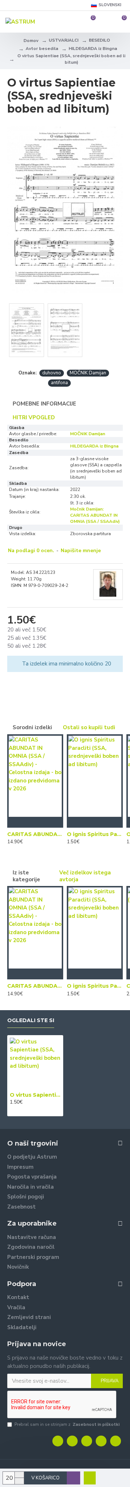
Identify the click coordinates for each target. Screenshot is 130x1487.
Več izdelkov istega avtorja (85, 876)
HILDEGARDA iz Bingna (93, 48)
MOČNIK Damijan (88, 373)
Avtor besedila (42, 48)
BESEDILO (99, 40)
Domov (30, 40)
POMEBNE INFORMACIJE (44, 403)
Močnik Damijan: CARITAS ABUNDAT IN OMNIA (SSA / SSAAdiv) (95, 515)
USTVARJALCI (63, 40)
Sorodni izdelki (32, 727)
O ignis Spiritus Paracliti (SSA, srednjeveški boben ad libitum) (95, 834)
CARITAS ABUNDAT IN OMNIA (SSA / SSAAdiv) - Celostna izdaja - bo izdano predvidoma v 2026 (35, 834)
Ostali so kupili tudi (89, 727)
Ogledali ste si (30, 1020)
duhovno (51, 373)
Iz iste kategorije (26, 876)
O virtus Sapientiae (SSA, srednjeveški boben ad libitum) (35, 1095)
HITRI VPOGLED (34, 417)
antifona (59, 382)
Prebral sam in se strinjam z (67, 1424)
